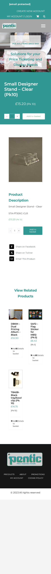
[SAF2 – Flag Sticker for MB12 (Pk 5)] (35, 314)
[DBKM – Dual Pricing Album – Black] (16, 314)
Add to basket (34, 116)
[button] (44, 16)
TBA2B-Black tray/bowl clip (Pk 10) (16, 398)
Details (19, 348)
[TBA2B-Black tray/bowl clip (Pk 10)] (16, 379)
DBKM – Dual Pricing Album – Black (15, 329)
